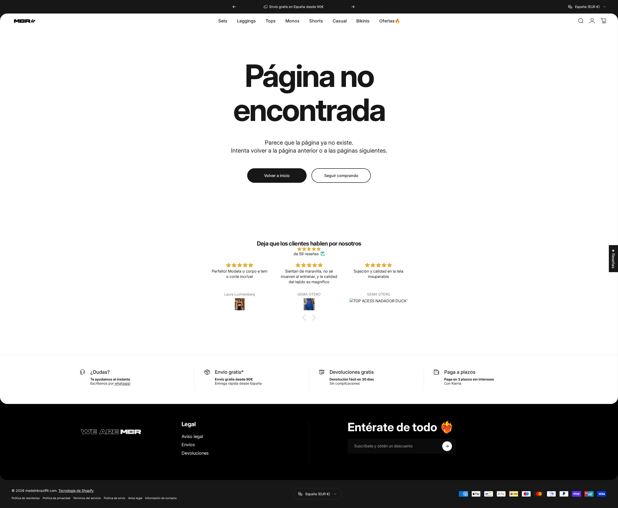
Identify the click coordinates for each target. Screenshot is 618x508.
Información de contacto (161, 498)
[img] (309, 249)
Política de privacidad (56, 498)
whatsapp (122, 383)
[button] (305, 317)
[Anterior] (234, 7)
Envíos (188, 444)
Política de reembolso (26, 498)
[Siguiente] (353, 7)
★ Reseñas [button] (613, 258)
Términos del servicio (87, 498)
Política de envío (114, 498)
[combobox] (587, 7)
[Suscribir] (447, 446)
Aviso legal (192, 436)
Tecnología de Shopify (76, 490)
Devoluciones (195, 453)
